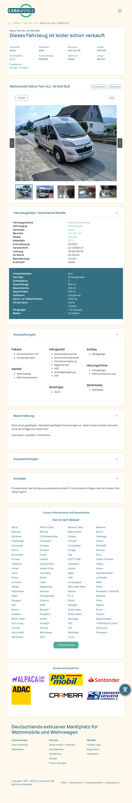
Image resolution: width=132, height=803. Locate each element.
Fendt (43, 554)
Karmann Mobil (104, 573)
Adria (71, 229)
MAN (98, 582)
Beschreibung (24, 416)
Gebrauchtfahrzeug (79, 222)
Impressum (112, 782)
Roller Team (18, 618)
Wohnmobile (75, 226)
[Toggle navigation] (119, 11)
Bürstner (17, 536)
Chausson (45, 541)
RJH (14, 605)
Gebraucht (114, 86)
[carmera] (66, 695)
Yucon (71, 637)
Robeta (100, 614)
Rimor (99, 609)
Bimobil (44, 531)
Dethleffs (101, 545)
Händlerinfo (93, 753)
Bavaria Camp (75, 527)
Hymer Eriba (46, 568)
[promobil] (66, 679)
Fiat (70, 554)
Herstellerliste (56, 749)
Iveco (15, 573)
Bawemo (101, 527)
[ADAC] (21, 695)
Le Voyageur (75, 582)
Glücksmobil (47, 564)
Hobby (99, 564)
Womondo (17, 637)
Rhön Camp (74, 609)
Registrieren (93, 749)
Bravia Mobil (75, 531)
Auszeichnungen (26, 459)
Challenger (18, 541)
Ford (98, 554)
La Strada (101, 577)
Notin (15, 595)
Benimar (16, 531)
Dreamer (45, 550)
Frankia (44, 559)
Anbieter (20, 478)
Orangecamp (47, 595)
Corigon (44, 545)
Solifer (43, 618)
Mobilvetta (18, 591)
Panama (100, 595)
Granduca (73, 564)
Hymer (15, 568)
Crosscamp (74, 545)
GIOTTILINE (74, 559)
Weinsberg (46, 632)
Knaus (15, 577)
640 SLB (72, 237)
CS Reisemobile (49, 536)
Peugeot (16, 600)
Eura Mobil (18, 554)
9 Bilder (21, 97)
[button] (12, 143)
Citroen (72, 541)
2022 (71, 240)
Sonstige (73, 618)
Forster (16, 559)
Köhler (43, 577)
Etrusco (100, 550)
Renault (44, 609)
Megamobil (46, 586)
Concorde (17, 545)
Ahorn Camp (47, 527)
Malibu (15, 586)
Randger (73, 605)
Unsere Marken (66, 645)
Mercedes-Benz (77, 586)
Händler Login (94, 744)
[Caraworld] (21, 10)
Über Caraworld (20, 744)
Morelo (72, 591)
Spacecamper (104, 618)
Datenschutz (76, 782)
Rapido (100, 605)
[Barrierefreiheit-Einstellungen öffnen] (125, 689)
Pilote (71, 600)
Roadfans (45, 614)
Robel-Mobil (75, 614)
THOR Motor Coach (107, 623)
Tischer (16, 628)
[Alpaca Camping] (28, 679)
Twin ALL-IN (74, 233)
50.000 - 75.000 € (19, 67)
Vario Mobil (18, 632)
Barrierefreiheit (94, 782)
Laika (43, 582)
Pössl (99, 600)
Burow (99, 531)
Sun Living (17, 623)
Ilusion (71, 568)
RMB (42, 605)
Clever (100, 541)
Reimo (15, 609)
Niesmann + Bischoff (107, 591)
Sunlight (44, 623)
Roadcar (16, 614)
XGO (42, 637)
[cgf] (103, 695)
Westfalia (73, 632)
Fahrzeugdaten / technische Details (40, 213)
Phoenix (44, 600)
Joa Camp (45, 573)
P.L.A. (71, 595)
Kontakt (53, 758)
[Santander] (103, 679)
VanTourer (102, 628)
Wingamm (101, 632)
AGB (63, 782)
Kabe (71, 573)
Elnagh (72, 550)
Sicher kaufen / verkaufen (62, 744)
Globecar (17, 564)
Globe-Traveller (105, 559)
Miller (99, 586)
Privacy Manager (57, 762)
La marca (17, 582)
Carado (72, 536)
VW (70, 628)
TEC (70, 623)
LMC (70, 577)
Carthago (101, 536)
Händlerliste (55, 753)
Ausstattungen (25, 334)
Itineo (99, 568)
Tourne (44, 628)
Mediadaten (18, 749)
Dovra (15, 550)
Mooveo (44, 591)
